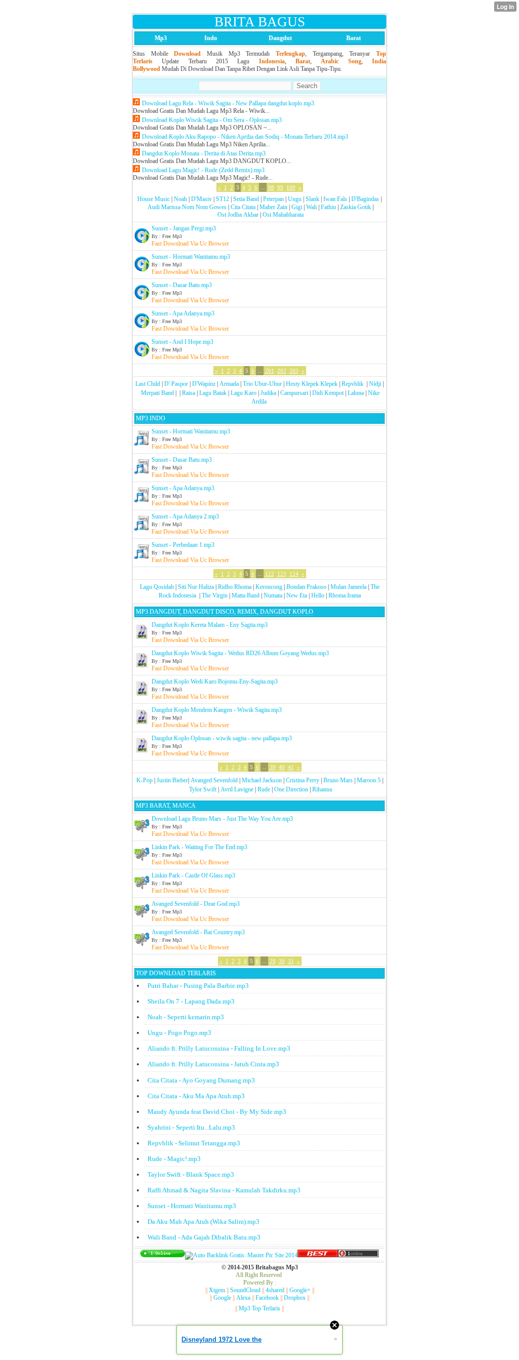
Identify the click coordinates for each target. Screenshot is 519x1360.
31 (291, 961)
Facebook (267, 1297)
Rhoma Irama (344, 595)
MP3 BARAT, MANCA (166, 805)
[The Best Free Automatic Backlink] (318, 1255)
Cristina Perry (302, 780)
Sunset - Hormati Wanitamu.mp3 (191, 256)
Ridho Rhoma (234, 586)
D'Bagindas (365, 199)
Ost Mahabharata (283, 214)
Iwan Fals (335, 199)
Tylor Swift (202, 789)
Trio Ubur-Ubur (262, 383)
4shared (275, 1290)
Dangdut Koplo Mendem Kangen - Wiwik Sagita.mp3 (217, 709)
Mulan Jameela (348, 586)
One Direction (291, 789)
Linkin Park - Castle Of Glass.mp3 (193, 875)
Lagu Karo (243, 392)
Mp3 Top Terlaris (259, 1308)
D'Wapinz (203, 383)
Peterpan (273, 199)
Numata (273, 595)
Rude (263, 789)
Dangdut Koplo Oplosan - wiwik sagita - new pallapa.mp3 (222, 738)
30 (282, 961)
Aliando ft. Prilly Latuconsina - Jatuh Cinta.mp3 (213, 1064)
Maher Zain (273, 207)
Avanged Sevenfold (214, 780)
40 (282, 767)
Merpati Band (157, 392)
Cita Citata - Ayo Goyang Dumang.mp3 (201, 1080)
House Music (153, 199)
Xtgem (217, 1290)
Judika (268, 392)
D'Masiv (201, 199)
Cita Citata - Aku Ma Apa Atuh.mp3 (196, 1096)
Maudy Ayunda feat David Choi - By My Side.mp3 (216, 1111)
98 (271, 187)
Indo (210, 38)
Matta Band (246, 595)
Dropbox (295, 1297)
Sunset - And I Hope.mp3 (182, 341)
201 (269, 371)
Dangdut (280, 38)
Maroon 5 (369, 780)
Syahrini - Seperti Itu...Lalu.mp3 (191, 1127)
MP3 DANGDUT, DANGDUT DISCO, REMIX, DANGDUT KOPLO (224, 611)
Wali (311, 207)
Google (222, 1297)
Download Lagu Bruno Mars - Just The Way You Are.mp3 (222, 818)
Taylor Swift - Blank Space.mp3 (190, 1174)
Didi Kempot (328, 392)
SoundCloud (245, 1290)
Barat (353, 38)
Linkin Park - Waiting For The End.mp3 (199, 847)
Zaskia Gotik (355, 207)
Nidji (375, 383)
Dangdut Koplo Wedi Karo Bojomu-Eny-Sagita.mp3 (215, 681)
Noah (180, 199)
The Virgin (215, 595)
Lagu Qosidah (157, 586)
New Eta (296, 595)
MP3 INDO (150, 418)
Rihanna (322, 789)
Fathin (328, 207)
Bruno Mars (338, 780)
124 (294, 574)
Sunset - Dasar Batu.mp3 (182, 285)
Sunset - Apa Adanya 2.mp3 (185, 516)
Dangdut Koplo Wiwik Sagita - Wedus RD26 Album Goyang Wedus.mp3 (240, 653)
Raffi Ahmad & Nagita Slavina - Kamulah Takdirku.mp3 (224, 1190)
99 (280, 187)
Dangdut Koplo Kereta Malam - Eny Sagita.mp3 (210, 624)
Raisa (188, 392)
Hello (317, 595)
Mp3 (161, 38)
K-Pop (144, 780)
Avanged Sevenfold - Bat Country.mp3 (198, 932)
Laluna (356, 392)
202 (281, 371)
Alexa (243, 1297)
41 (291, 767)
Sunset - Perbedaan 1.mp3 (183, 544)
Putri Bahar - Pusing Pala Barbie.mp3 (198, 985)
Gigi (296, 207)
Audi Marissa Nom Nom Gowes (187, 207)
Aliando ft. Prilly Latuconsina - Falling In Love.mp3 (218, 1048)
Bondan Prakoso (306, 586)
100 (290, 187)
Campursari (294, 392)
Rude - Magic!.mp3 (174, 1159)
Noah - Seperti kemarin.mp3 (185, 1017)
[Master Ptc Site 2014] (241, 1255)
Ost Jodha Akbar (237, 214)
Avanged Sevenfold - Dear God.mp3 (196, 903)
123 (281, 574)
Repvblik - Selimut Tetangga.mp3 (193, 1143)
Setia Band (246, 199)
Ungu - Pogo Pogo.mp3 (179, 1032)
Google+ (300, 1290)
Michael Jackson (262, 780)
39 (273, 767)
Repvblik (352, 383)
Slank (312, 199)
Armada (229, 383)
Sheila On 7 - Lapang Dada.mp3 (191, 1001)
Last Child (147, 383)
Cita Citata (243, 207)
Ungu (295, 199)
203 (294, 371)
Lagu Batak (213, 392)
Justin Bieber (172, 780)
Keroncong (268, 586)
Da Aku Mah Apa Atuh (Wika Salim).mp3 (203, 1221)
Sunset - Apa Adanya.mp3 (183, 313)
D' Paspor (176, 383)
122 (269, 574)
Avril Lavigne (236, 789)
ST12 (222, 199)
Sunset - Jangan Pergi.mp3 (184, 228)
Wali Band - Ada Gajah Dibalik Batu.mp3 (204, 1237)
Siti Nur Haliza (196, 586)
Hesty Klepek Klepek (312, 383)
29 (273, 961)
